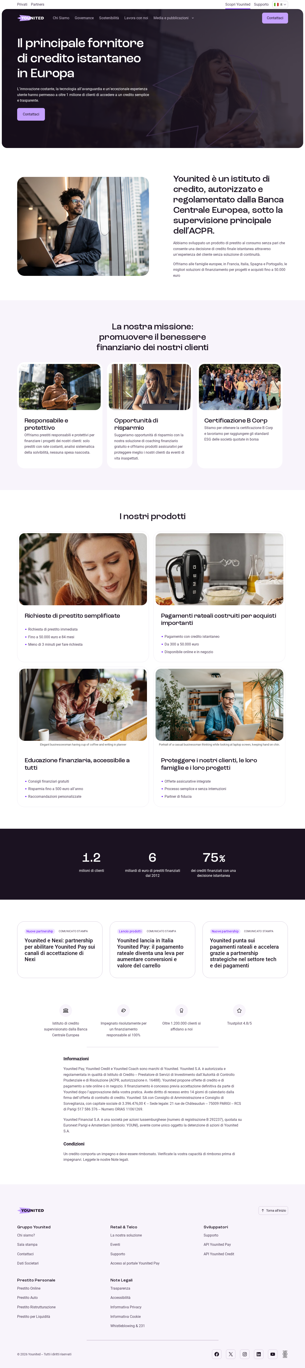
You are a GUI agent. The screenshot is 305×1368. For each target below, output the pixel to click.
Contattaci (275, 18)
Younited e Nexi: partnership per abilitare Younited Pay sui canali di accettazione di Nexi (60, 949)
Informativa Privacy (126, 1307)
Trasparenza (120, 1288)
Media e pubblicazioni (171, 18)
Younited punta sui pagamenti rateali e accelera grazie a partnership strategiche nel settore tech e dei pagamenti (244, 953)
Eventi (115, 1244)
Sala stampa (27, 1244)
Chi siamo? (26, 1235)
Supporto (117, 1254)
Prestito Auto (27, 1297)
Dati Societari (28, 1263)
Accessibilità (120, 1297)
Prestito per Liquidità (33, 1316)
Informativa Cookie (125, 1316)
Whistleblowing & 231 (127, 1326)
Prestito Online (28, 1288)
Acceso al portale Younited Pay (135, 1263)
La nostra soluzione (126, 1235)
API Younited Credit (219, 1254)
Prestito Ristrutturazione (36, 1307)
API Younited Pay (217, 1244)
